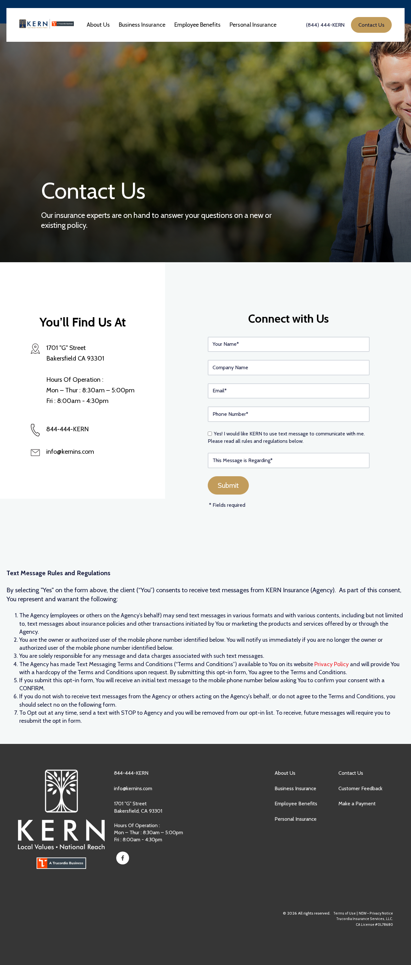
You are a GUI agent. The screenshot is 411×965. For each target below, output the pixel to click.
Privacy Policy (331, 664)
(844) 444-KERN (325, 25)
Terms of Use (344, 913)
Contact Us (350, 773)
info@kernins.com (70, 451)
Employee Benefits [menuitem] (197, 24)
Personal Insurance (296, 819)
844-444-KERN (131, 773)
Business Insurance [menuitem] (142, 24)
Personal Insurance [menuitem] (253, 24)
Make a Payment (357, 803)
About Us (285, 773)
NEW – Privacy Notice (376, 913)
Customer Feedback (360, 788)
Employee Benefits (296, 803)
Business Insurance (295, 788)
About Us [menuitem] (98, 24)
